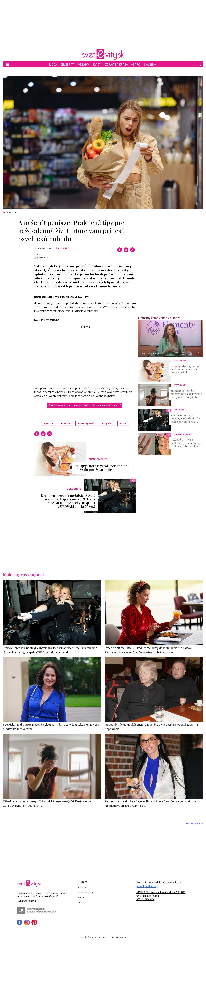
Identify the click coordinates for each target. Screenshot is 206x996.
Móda (53, 64)
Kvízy (97, 64)
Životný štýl (63, 248)
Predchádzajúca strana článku (70, 405)
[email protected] (147, 886)
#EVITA (123, 423)
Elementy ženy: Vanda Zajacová (159, 318)
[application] (170, 338)
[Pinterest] (34, 922)
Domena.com (121, 937)
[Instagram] (27, 922)
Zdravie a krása (116, 64)
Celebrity (67, 64)
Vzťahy (83, 64)
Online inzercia (85, 892)
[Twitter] (132, 249)
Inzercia (82, 887)
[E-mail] (126, 249)
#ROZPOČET (107, 423)
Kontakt (82, 897)
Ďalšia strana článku (106, 405)
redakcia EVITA (43, 258)
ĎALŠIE (149, 64)
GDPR (81, 902)
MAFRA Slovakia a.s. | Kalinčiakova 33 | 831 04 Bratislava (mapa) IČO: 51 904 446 (161, 896)
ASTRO (135, 64)
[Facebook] (119, 249)
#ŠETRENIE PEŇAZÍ (86, 423)
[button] (199, 64)
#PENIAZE (48, 423)
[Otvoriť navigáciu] (8, 64)
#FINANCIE (65, 423)
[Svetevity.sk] (103, 54)
